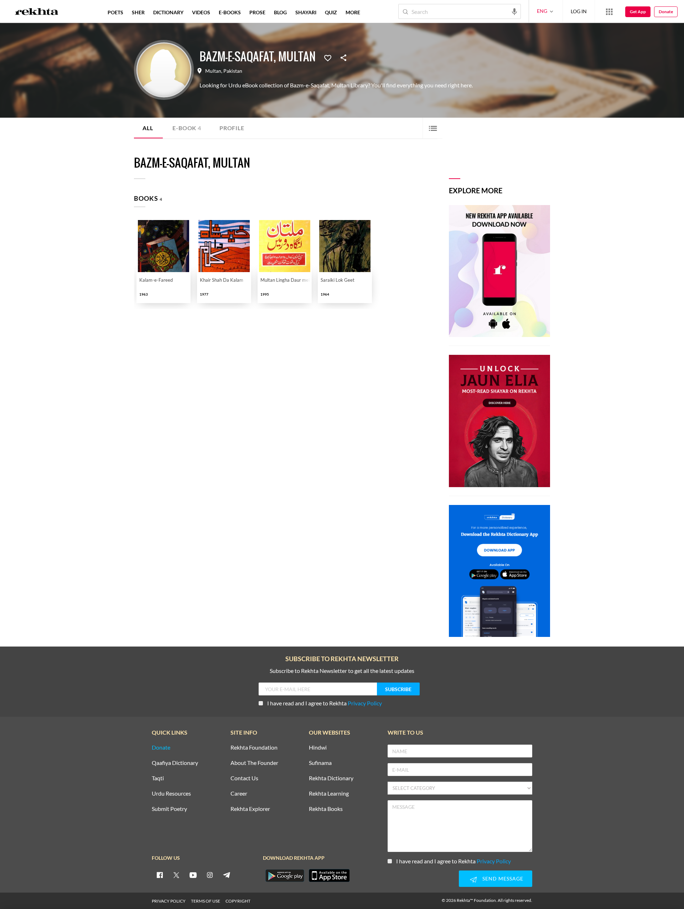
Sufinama (320, 763)
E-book (186, 127)
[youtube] (193, 874)
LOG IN (579, 11)
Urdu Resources (171, 794)
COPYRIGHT (238, 901)
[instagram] (210, 874)
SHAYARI (305, 12)
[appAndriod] (284, 875)
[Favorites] (327, 57)
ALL (147, 127)
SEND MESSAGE (502, 878)
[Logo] (37, 12)
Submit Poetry (169, 809)
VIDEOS (201, 12)
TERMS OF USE (205, 901)
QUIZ (331, 12)
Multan (213, 70)
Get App (638, 11)
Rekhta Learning (329, 794)
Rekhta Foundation (254, 748)
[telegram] (226, 874)
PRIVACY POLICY (169, 901)
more (353, 12)
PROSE (257, 12)
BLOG (280, 12)
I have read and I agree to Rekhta (324, 703)
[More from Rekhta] (609, 11)
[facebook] (159, 874)
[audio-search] (514, 11)
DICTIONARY (168, 12)
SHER (138, 12)
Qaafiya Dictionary (175, 763)
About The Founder (254, 763)
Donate (666, 11)
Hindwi (318, 748)
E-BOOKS (230, 12)
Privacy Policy (365, 703)
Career (238, 794)
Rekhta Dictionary (331, 778)
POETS (115, 12)
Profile (231, 127)
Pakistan (232, 70)
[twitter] (176, 874)
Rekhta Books (326, 809)
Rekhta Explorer (250, 809)
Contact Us (244, 778)
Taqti (158, 778)
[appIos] (329, 875)
